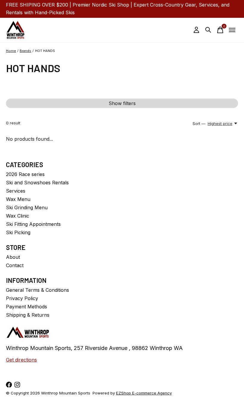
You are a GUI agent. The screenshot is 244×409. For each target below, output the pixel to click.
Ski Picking (18, 232)
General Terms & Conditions (37, 290)
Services (15, 191)
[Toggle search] (208, 30)
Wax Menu (18, 199)
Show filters (122, 103)
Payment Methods (26, 307)
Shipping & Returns (27, 315)
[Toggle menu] (232, 30)
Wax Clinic (17, 216)
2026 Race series (25, 174)
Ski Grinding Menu (27, 207)
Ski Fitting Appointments (33, 224)
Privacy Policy (22, 298)
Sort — (199, 123)
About (13, 257)
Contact (15, 265)
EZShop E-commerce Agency (144, 393)
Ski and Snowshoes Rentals (37, 183)
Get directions (21, 360)
